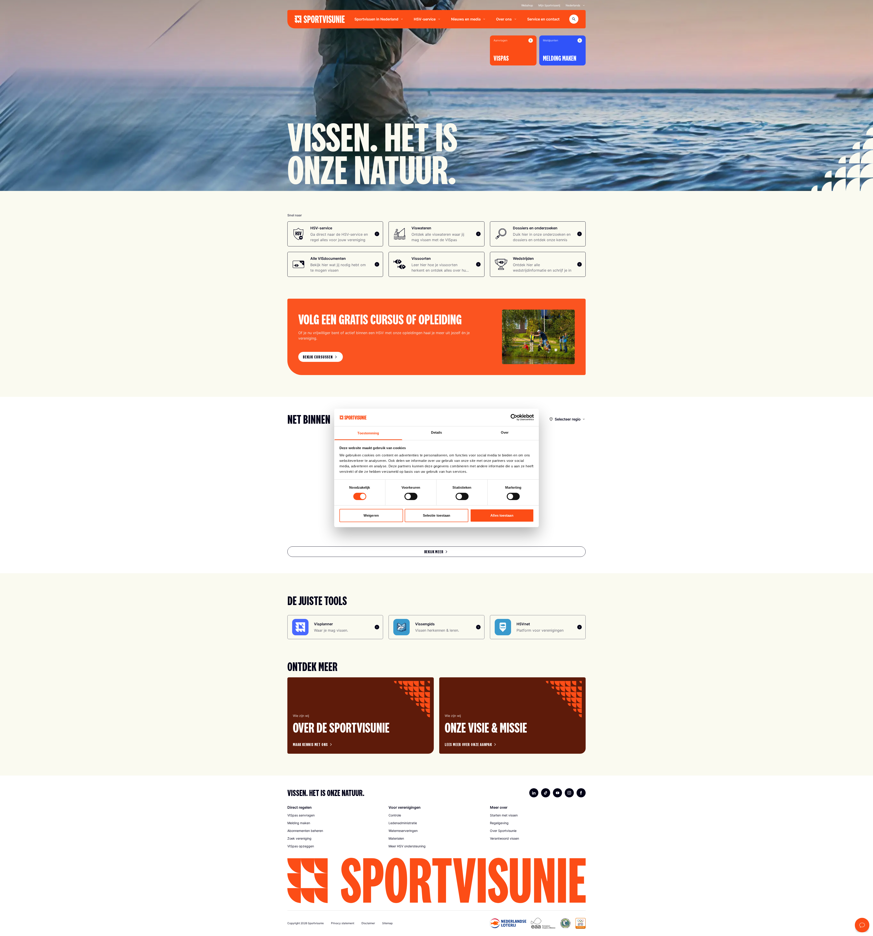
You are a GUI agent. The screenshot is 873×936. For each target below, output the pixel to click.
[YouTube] (557, 792)
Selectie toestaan (436, 515)
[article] (360, 715)
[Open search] (573, 19)
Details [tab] (436, 432)
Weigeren (371, 515)
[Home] (320, 19)
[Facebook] (581, 792)
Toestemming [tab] (368, 433)
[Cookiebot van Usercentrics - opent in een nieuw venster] (514, 417)
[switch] (410, 496)
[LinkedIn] (533, 792)
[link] (320, 357)
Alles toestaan (501, 515)
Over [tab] (505, 432)
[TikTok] (545, 792)
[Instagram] (569, 792)
